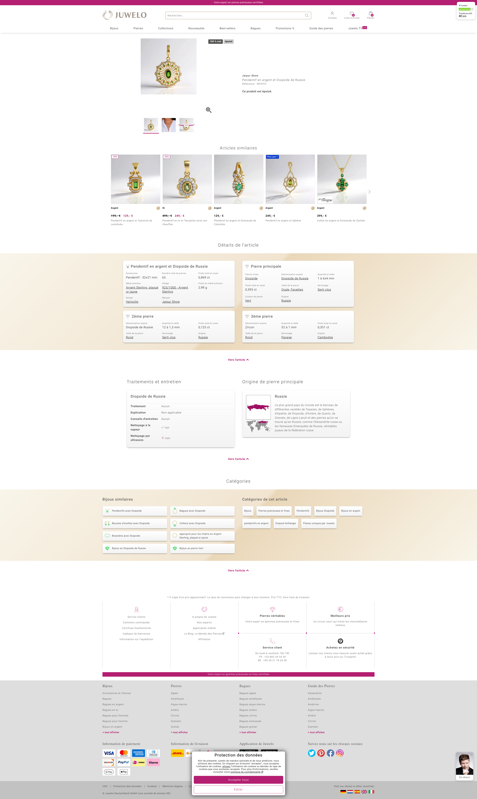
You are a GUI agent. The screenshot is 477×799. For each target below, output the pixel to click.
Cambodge (325, 337)
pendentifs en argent (256, 523)
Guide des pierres (321, 28)
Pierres (138, 28)
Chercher (307, 15)
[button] (332, 15)
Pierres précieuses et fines (274, 511)
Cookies (152, 786)
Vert (248, 300)
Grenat (175, 727)
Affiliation (204, 639)
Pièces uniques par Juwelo (319, 523)
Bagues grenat (248, 727)
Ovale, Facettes (292, 289)
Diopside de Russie (294, 278)
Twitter (311, 753)
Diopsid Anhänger (286, 523)
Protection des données (127, 786)
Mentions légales (172, 786)
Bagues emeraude (250, 721)
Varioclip (132, 302)
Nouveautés (196, 28)
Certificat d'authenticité (136, 628)
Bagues (256, 28)
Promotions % (285, 28)
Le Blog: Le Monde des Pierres (202, 634)
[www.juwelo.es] (357, 791)
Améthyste (314, 699)
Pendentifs (303, 511)
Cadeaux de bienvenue (136, 634)
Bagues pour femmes (115, 715)
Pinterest (321, 753)
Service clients (136, 617)
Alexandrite (315, 693)
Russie (286, 300)
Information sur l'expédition (136, 639)
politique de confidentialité (245, 772)
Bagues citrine (248, 715)
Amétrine (313, 704)
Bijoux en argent (350, 511)
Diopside (251, 278)
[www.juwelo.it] (371, 791)
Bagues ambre (248, 710)
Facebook (330, 753)
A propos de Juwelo (204, 617)
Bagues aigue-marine (252, 704)
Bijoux (114, 28)
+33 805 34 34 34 (275, 657)
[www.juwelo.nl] (350, 791)
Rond (129, 337)
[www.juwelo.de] (343, 791)
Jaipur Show (171, 302)
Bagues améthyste (250, 699)
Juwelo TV (357, 28)
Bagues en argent (113, 704)
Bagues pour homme (115, 721)
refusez (226, 766)
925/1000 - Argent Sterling (175, 289)
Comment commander (136, 622)
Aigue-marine (179, 704)
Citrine (175, 715)
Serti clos (324, 289)
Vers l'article (236, 360)
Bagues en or (110, 710)
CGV (105, 786)
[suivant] (369, 192)
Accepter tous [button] (238, 780)
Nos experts (204, 622)
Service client (272, 648)
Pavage (286, 337)
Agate (174, 693)
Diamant (176, 721)
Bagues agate (247, 693)
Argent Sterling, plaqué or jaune (142, 289)
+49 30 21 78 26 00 (275, 660)
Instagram (340, 753)
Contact (193, 786)
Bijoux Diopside (325, 511)
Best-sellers (227, 28)
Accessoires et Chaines (116, 693)
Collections (165, 28)
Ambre (175, 710)
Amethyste (177, 699)
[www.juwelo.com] (364, 791)
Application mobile (204, 628)
